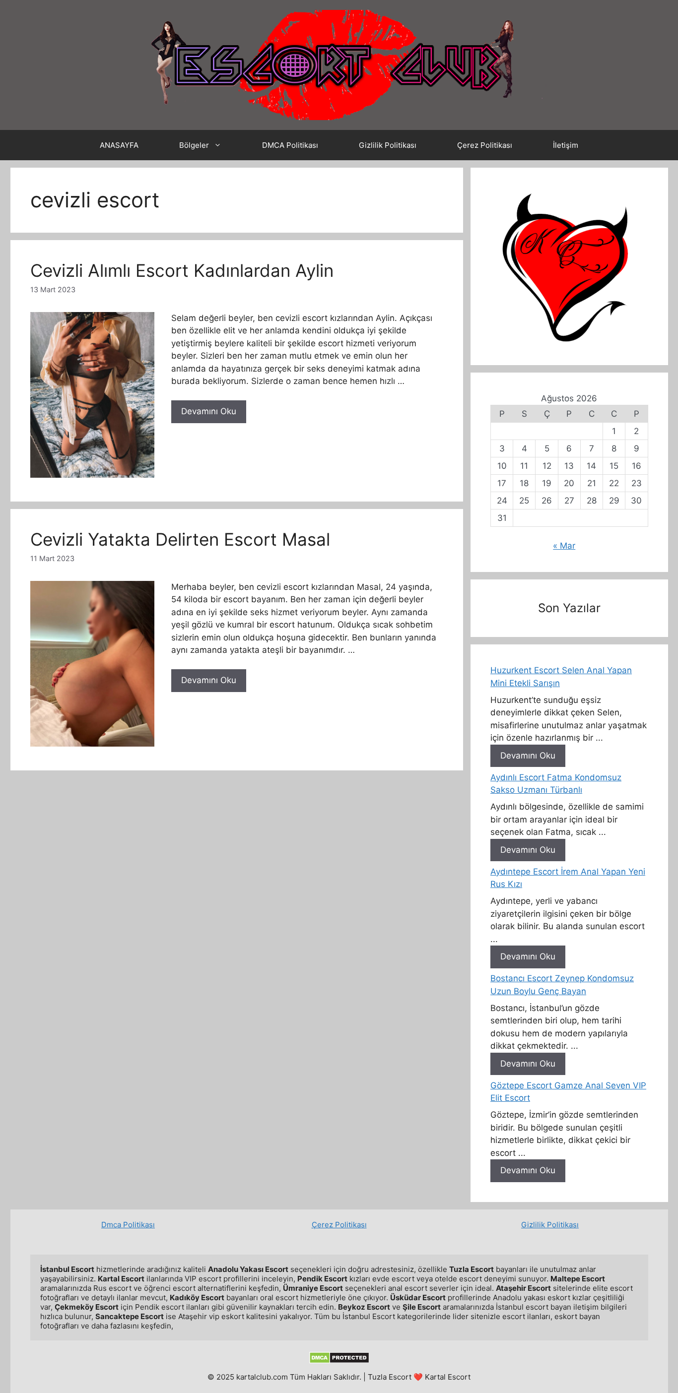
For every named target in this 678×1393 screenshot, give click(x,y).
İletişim (565, 145)
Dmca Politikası (128, 1224)
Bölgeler (194, 145)
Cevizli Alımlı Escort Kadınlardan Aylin (182, 270)
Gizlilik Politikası (387, 145)
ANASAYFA (119, 145)
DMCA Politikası (290, 145)
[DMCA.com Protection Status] (339, 1361)
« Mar (564, 546)
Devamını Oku (208, 411)
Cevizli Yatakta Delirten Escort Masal (180, 539)
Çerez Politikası (484, 145)
